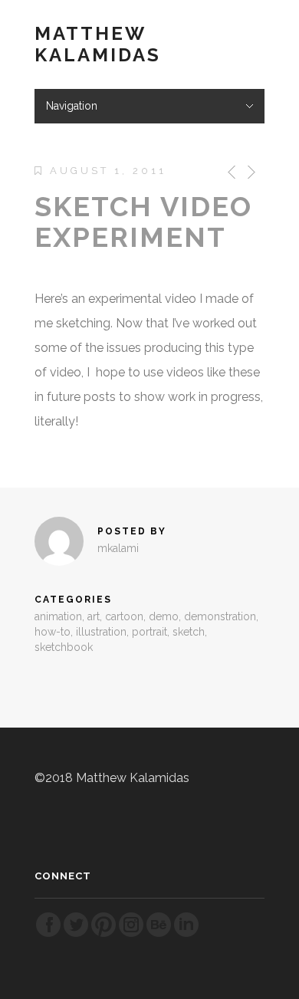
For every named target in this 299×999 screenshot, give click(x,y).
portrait (149, 632)
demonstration (220, 616)
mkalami (118, 548)
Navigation (71, 106)
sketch (188, 632)
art (93, 616)
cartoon (124, 616)
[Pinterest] (103, 934)
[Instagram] (131, 934)
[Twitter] (76, 934)
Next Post (250, 172)
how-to (52, 632)
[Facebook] (48, 934)
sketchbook (63, 647)
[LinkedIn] (186, 934)
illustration (101, 632)
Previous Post (228, 172)
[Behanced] (158, 934)
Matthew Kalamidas (97, 44)
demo (164, 616)
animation (58, 616)
